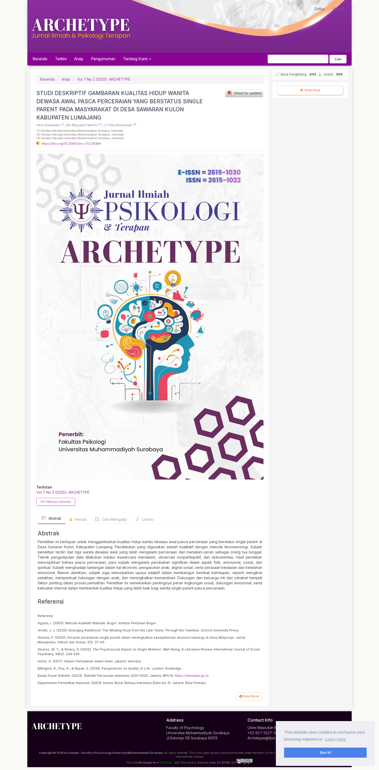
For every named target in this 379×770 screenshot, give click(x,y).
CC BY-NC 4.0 (226, 762)
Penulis (80, 519)
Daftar (319, 9)
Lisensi (147, 519)
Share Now (312, 90)
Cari (338, 59)
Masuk (338, 9)
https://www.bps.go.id (192, 676)
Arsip (78, 58)
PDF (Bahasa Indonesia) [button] (55, 501)
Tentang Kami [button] (136, 58)
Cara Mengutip (114, 519)
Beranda (39, 58)
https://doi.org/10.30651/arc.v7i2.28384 (71, 144)
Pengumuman (103, 58)
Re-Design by (147, 762)
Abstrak (54, 518)
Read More (250, 696)
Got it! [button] (325, 752)
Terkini (61, 58)
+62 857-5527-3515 (264, 733)
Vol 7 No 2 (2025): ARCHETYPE (103, 79)
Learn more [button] (335, 739)
